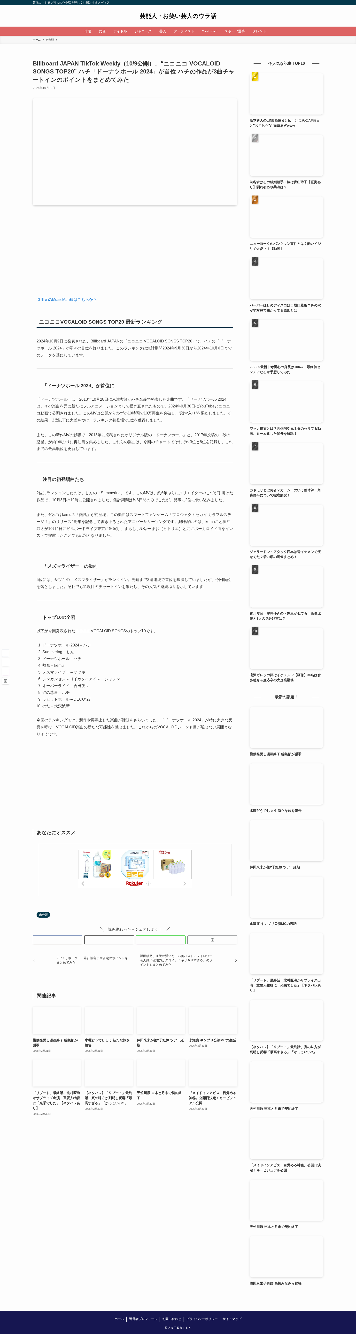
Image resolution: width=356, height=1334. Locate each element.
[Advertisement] (135, 255)
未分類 (43, 914)
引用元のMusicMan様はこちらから (67, 299)
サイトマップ (232, 1319)
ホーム (119, 1319)
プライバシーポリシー (202, 1319)
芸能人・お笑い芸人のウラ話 (178, 16)
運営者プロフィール (143, 1319)
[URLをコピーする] (212, 939)
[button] (57, 939)
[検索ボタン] (273, 31)
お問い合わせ (171, 1319)
